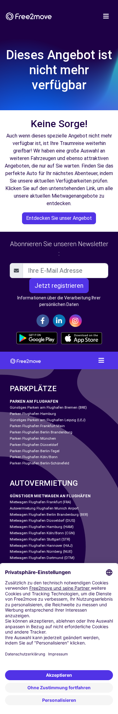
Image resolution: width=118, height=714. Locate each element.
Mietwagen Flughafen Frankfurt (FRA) (40, 502)
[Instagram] (75, 320)
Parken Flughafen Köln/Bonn (34, 457)
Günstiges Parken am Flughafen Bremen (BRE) (48, 408)
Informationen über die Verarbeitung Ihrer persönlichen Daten (59, 301)
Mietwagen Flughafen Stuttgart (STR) (40, 539)
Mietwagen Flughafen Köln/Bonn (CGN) (42, 533)
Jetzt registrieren (59, 285)
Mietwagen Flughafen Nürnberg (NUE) (41, 552)
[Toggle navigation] (106, 16)
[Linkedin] (59, 320)
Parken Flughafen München (33, 439)
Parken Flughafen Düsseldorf (34, 445)
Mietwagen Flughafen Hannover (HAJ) (41, 546)
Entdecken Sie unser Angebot (59, 218)
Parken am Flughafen (34, 401)
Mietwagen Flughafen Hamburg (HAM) (42, 527)
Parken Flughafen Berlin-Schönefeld (39, 463)
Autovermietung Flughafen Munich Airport (44, 508)
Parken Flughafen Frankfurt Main (37, 426)
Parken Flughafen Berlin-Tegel (34, 451)
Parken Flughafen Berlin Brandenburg (41, 432)
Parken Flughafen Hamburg (33, 414)
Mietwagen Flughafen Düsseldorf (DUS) (42, 521)
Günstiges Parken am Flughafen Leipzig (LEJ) (48, 420)
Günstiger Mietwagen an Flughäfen (50, 496)
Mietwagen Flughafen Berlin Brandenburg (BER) (49, 515)
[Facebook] (43, 320)
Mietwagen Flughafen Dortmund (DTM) (42, 558)
